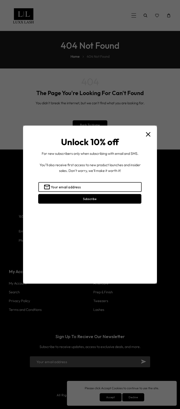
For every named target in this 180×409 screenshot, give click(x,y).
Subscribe (90, 199)
